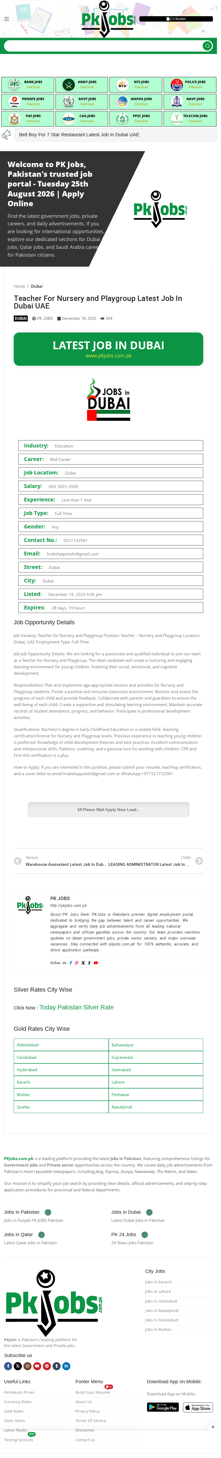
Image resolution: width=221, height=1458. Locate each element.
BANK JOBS (33, 82)
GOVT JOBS (87, 99)
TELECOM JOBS (195, 116)
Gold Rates (13, 1411)
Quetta (23, 1107)
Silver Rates (14, 1420)
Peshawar (121, 1094)
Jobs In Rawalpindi (162, 1310)
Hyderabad (27, 1069)
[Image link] (53, 1301)
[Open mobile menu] (6, 18)
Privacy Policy (87, 1411)
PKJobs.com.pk (18, 1158)
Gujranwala (122, 1057)
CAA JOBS (87, 116)
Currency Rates (18, 1401)
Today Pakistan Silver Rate (76, 1007)
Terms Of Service (90, 1420)
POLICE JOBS (195, 82)
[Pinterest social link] (47, 1366)
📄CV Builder (176, 19)
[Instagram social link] (27, 1366)
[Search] (207, 45)
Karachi (23, 1082)
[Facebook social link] (8, 1366)
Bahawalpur (123, 1044)
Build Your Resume (93, 1391)
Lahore (118, 1082)
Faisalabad (26, 1057)
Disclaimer (85, 1430)
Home (19, 286)
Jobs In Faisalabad (161, 1320)
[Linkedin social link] (66, 1366)
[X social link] (18, 1366)
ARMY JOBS (87, 82)
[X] (83, 963)
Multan (23, 1094)
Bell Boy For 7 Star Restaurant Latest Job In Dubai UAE (79, 134)
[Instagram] (76, 963)
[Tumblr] (89, 963)
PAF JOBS (33, 116)
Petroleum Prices (19, 1392)
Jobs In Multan (158, 1329)
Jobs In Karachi (158, 1281)
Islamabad (121, 1069)
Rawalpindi (122, 1107)
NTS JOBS (141, 82)
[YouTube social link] (37, 1366)
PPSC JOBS (141, 116)
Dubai (37, 286)
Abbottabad (28, 1044)
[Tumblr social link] (57, 1366)
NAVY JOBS (196, 99)
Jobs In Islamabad (161, 1301)
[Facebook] (70, 963)
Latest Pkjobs (15, 1430)
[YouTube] (96, 963)
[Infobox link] (27, 1212)
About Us (83, 1401)
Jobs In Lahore (158, 1291)
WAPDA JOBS (141, 99)
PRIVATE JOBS (33, 99)
